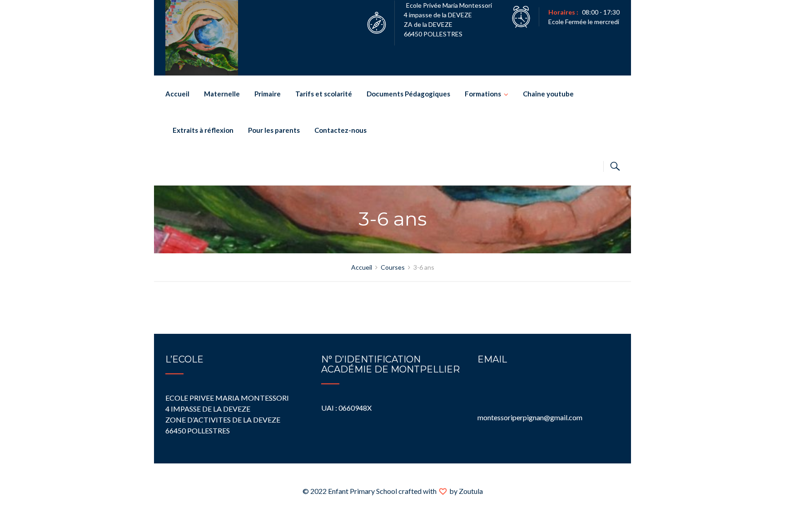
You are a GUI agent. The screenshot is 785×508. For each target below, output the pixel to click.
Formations (483, 94)
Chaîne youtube (548, 94)
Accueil (177, 94)
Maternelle (222, 94)
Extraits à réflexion (203, 130)
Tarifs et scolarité (323, 94)
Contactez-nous (340, 130)
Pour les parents (274, 130)
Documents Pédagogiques (408, 94)
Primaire (267, 94)
